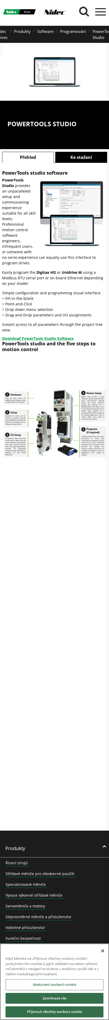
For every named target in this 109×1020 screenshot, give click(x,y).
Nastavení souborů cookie (54, 984)
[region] (54, 981)
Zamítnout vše (54, 998)
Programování (73, 31)
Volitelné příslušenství (25, 927)
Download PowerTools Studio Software (38, 338)
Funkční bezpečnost (23, 938)
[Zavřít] (102, 951)
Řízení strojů (17, 862)
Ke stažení (81, 157)
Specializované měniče (26, 884)
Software (45, 31)
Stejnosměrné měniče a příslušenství (38, 916)
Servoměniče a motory (25, 905)
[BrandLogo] (19, 12)
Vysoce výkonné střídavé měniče (34, 895)
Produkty (22, 31)
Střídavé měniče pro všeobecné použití (40, 873)
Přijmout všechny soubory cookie (54, 1011)
